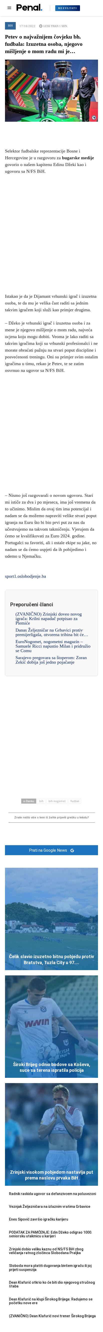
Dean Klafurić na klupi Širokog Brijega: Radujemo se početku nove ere (50, 1301)
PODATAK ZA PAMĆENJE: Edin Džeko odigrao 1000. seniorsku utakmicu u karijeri (50, 1234)
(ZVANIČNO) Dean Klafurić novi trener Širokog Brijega (52, 1316)
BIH (10, 25)
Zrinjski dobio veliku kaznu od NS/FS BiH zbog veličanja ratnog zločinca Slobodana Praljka (46, 1251)
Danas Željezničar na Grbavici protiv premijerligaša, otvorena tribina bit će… (52, 632)
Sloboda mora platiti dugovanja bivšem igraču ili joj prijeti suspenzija (50, 1267)
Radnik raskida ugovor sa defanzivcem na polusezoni (52, 1194)
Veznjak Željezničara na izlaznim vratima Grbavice (49, 1207)
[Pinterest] (51, 129)
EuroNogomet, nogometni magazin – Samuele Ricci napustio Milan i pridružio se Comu (53, 646)
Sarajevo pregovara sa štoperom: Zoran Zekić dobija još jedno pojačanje (51, 660)
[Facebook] (29, 129)
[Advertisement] (51, 232)
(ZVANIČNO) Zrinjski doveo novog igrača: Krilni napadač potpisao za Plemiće (49, 619)
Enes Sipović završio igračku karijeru (38, 1219)
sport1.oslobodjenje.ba (25, 576)
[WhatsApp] (63, 129)
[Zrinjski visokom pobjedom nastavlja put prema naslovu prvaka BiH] (51, 1134)
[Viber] (75, 129)
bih (41, 801)
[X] (40, 129)
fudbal (74, 801)
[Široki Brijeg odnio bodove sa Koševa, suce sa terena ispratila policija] (51, 1026)
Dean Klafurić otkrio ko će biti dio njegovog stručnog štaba (52, 1284)
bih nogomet (57, 801)
